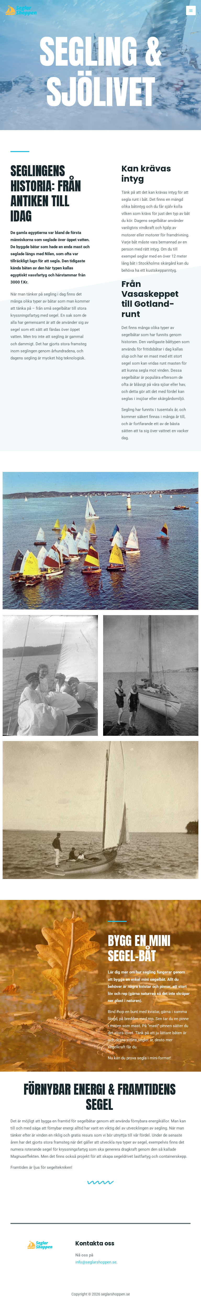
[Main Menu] (191, 10)
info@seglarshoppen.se (95, 1262)
